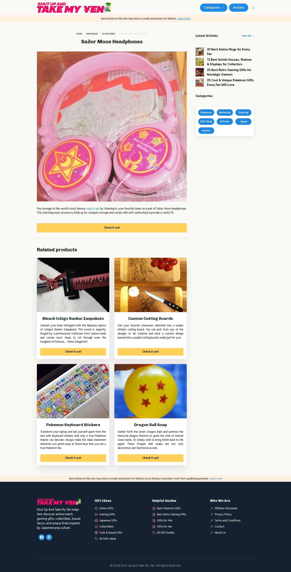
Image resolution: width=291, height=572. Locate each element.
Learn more (183, 18)
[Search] (253, 7)
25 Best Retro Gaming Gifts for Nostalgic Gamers (229, 72)
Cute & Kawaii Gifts (110, 532)
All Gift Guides (165, 532)
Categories (212, 7)
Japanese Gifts (108, 520)
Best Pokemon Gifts (169, 508)
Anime (206, 130)
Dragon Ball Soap (150, 424)
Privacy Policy (223, 514)
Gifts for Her (164, 526)
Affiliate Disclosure (226, 508)
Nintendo (225, 112)
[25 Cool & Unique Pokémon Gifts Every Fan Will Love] (200, 82)
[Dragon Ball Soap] (150, 391)
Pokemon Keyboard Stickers (73, 424)
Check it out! (112, 227)
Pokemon (206, 112)
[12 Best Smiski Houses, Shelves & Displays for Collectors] (200, 62)
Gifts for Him (164, 520)
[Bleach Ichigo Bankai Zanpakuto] (73, 285)
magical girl (93, 208)
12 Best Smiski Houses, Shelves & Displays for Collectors (229, 62)
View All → (248, 35)
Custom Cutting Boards (150, 318)
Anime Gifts (106, 508)
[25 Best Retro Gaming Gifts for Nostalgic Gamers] (200, 72)
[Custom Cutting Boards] (150, 285)
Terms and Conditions (227, 520)
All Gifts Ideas (107, 538)
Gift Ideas (206, 121)
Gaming (243, 112)
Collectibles (106, 526)
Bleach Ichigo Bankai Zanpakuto (73, 318)
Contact (219, 526)
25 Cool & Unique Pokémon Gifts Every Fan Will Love (230, 82)
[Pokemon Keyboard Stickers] (73, 391)
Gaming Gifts (107, 514)
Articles (238, 7)
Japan (243, 121)
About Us (220, 532)
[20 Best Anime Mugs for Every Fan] (200, 51)
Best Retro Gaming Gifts (171, 514)
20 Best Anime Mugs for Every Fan (228, 51)
